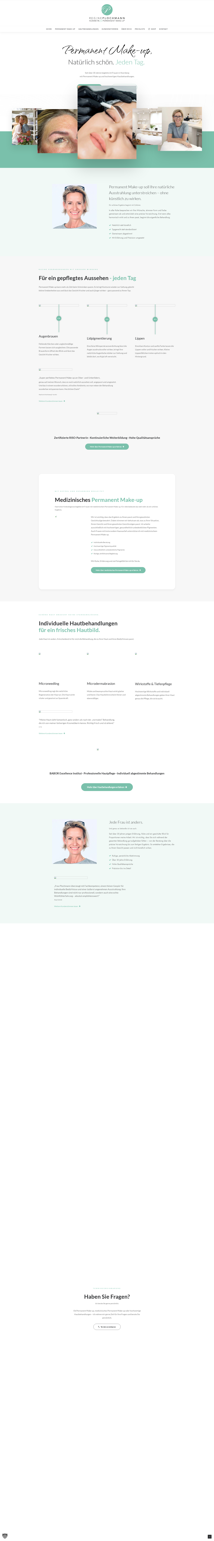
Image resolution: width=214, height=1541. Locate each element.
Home (49, 29)
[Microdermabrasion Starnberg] (103, 676)
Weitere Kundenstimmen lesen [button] (51, 401)
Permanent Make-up (65, 29)
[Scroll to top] (210, 1536)
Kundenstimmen (110, 29)
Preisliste (140, 29)
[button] (5, 1536)
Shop (153, 29)
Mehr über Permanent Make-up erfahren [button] (105, 447)
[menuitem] (49, 29)
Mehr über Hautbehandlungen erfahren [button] (105, 787)
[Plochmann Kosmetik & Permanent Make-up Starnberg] (106, 13)
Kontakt (163, 29)
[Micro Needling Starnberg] (55, 676)
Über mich (126, 29)
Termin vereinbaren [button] (108, 1327)
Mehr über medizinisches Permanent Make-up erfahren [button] (117, 570)
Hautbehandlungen (88, 29)
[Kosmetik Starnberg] (151, 676)
